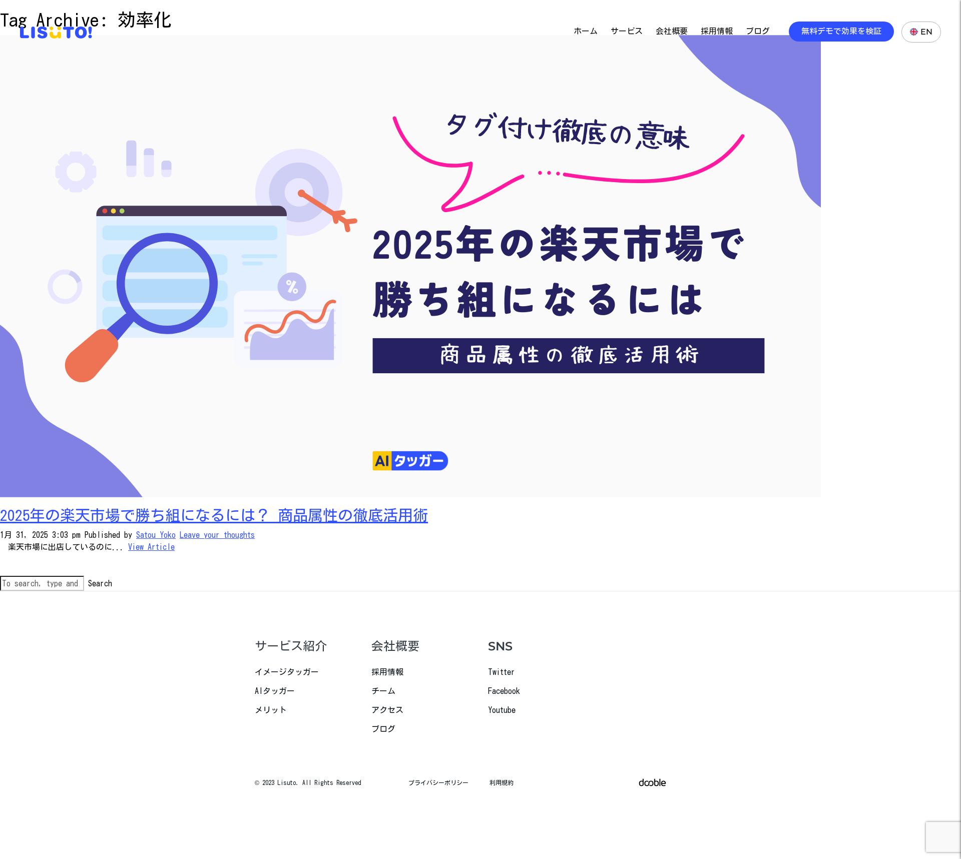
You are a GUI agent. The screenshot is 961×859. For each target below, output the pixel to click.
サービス (627, 31)
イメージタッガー (287, 672)
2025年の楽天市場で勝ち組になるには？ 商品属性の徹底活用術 (214, 515)
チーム (383, 691)
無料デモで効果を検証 (841, 31)
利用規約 (502, 782)
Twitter (501, 672)
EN (926, 32)
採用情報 (717, 31)
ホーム (586, 31)
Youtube (502, 710)
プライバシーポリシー (438, 782)
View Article (151, 547)
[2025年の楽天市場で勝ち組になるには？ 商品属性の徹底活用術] (410, 265)
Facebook (504, 691)
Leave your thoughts (217, 535)
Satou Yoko (156, 535)
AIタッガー (275, 691)
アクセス (387, 710)
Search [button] (100, 583)
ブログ (758, 31)
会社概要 (672, 31)
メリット (271, 710)
